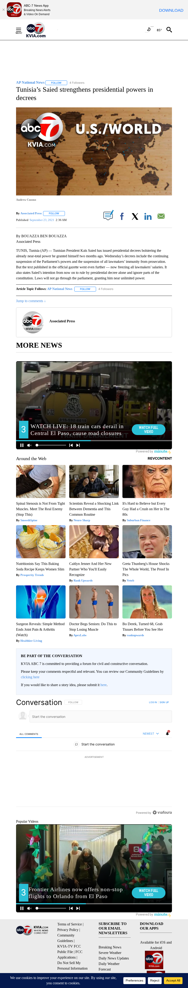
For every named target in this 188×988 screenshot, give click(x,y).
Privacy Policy (67, 930)
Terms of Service (69, 924)
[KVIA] (41, 30)
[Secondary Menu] (22, 30)
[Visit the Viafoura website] (162, 812)
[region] (94, 757)
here (103, 685)
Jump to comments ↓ (31, 301)
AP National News (59, 289)
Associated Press (31, 213)
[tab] (29, 734)
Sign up (164, 702)
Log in (153, 702)
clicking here (30, 677)
